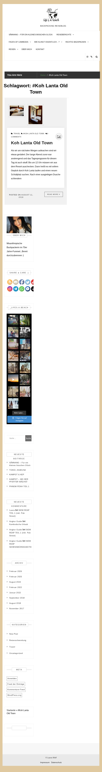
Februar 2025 (15, 577)
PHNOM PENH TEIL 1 (19, 486)
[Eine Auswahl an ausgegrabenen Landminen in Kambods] (25, 332)
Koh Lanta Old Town (32, 142)
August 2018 (15, 603)
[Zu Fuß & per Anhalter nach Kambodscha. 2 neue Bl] (13, 403)
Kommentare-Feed (16, 689)
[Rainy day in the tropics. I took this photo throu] (13, 320)
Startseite (11, 710)
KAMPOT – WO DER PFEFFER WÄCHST (18, 480)
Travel (17, 134)
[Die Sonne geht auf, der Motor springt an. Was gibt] (13, 332)
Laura (12, 510)
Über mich (26, 49)
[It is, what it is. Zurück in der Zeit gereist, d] (25, 368)
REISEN (12, 49)
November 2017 (16, 608)
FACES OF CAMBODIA (18, 42)
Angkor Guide (15, 521)
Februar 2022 (15, 587)
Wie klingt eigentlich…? (47, 42)
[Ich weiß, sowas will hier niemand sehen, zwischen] (13, 344)
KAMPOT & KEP (16, 474)
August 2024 (15, 582)
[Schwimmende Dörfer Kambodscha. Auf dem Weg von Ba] (25, 379)
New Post (13, 634)
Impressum (45, 762)
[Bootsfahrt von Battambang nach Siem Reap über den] (13, 391)
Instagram (87, 57)
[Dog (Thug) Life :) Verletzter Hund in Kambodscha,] (13, 356)
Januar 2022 (15, 593)
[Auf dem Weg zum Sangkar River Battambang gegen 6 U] (25, 391)
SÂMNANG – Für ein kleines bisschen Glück (31, 35)
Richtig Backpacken (76, 42)
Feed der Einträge (15, 684)
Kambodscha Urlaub (18, 524)
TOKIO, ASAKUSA (17, 470)
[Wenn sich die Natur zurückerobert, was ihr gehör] (13, 368)
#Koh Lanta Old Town (33, 134)
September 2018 (17, 598)
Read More (53, 194)
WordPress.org (14, 695)
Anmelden (12, 678)
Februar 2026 (15, 571)
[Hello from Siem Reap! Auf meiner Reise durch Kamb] (25, 344)
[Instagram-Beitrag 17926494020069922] (13, 379)
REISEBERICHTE (64, 35)
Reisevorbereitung (17, 640)
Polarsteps (91, 57)
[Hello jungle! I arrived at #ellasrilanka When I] (25, 320)
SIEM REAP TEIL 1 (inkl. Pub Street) (19, 513)
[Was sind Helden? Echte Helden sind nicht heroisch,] (25, 356)
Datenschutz (56, 762)
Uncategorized (16, 653)
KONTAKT (40, 49)
